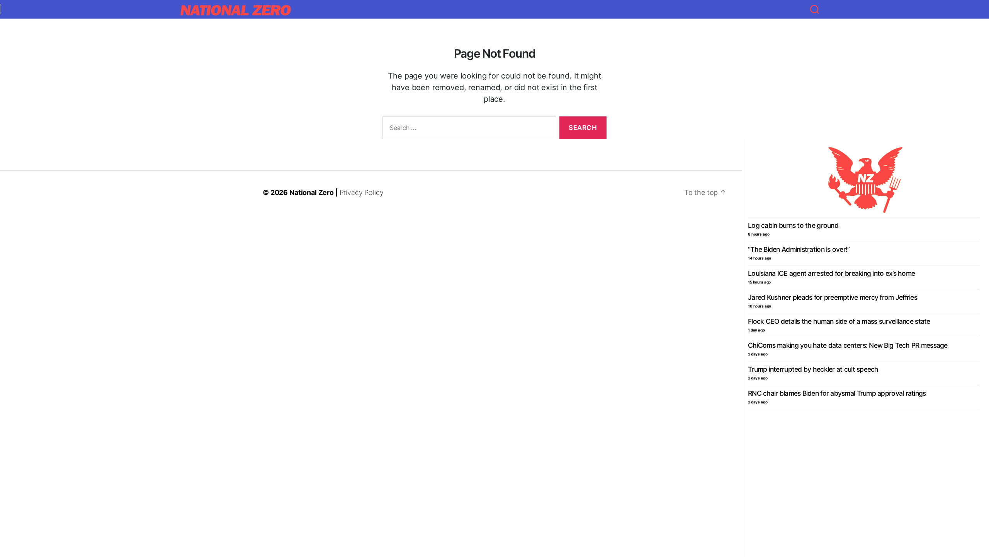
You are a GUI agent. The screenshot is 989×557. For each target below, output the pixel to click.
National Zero (311, 192)
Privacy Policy (362, 192)
